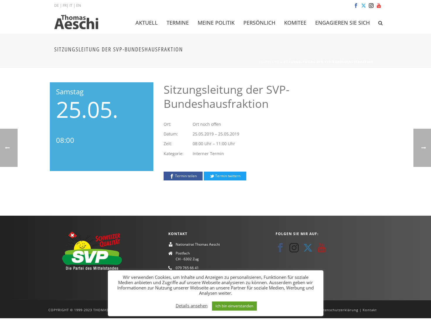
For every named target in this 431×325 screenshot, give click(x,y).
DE (56, 5)
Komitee (295, 22)
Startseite (269, 62)
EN (78, 5)
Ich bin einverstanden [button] (234, 306)
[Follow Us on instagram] (294, 247)
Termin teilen (185, 175)
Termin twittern (227, 175)
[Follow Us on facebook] (280, 247)
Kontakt (370, 310)
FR (65, 5)
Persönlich (259, 22)
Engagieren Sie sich (342, 22)
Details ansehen (192, 306)
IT (70, 5)
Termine (178, 22)
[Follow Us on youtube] (321, 247)
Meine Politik (216, 22)
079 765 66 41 (187, 267)
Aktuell (146, 22)
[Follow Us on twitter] (308, 247)
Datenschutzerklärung (338, 310)
